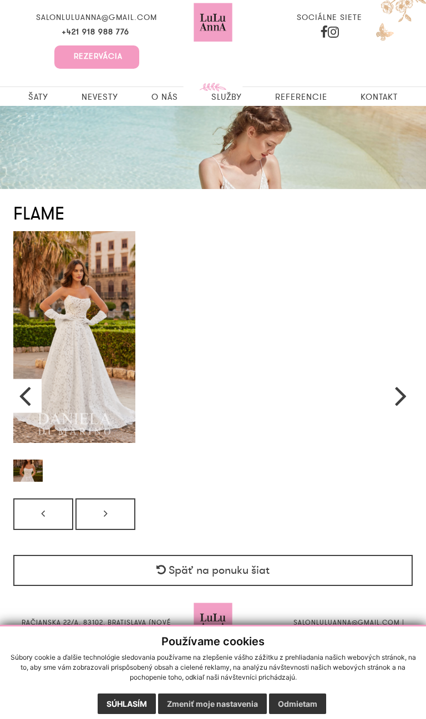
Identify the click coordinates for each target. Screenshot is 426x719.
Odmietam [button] (297, 703)
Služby (226, 97)
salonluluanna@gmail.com (96, 18)
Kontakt (379, 97)
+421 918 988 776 (97, 32)
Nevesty (100, 97)
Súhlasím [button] (126, 703)
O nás (164, 97)
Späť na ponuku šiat (218, 570)
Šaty (38, 97)
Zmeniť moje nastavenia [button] (212, 703)
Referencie (301, 97)
